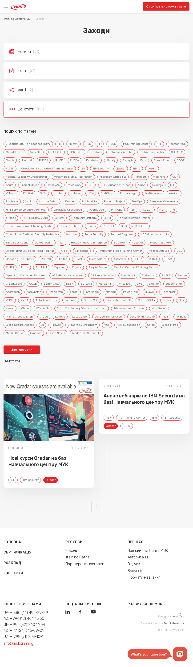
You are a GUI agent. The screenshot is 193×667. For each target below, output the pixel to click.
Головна (12, 542)
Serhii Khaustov (174, 623)
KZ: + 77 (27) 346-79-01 (24, 630)
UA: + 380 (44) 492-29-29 (26, 612)
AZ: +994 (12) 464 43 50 (24, 618)
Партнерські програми (84, 564)
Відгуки (134, 564)
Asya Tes (178, 616)
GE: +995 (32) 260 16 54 (24, 624)
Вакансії (135, 571)
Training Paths (77, 557)
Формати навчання (144, 577)
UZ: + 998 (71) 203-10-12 (25, 636)
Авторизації (138, 557)
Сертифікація (18, 552)
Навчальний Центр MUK (148, 550)
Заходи (71, 550)
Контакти (13, 573)
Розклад (12, 563)
